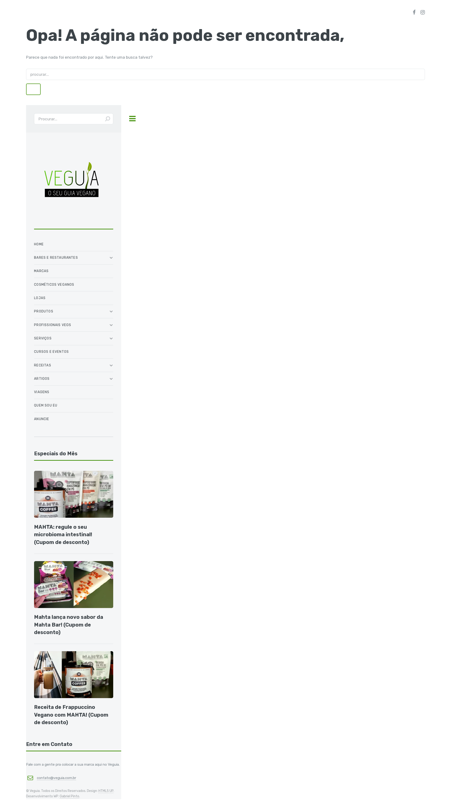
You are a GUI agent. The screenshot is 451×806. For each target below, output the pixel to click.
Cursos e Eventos (51, 352)
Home (39, 244)
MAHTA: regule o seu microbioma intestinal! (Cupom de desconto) (63, 534)
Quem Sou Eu (45, 405)
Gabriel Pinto (69, 796)
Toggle (132, 119)
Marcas (41, 271)
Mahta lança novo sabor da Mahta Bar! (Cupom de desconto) (68, 624)
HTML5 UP (105, 791)
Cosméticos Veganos (54, 285)
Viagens (41, 392)
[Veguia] (71, 222)
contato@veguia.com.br (56, 778)
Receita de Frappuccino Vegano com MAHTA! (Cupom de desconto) (71, 714)
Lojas (40, 298)
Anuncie (41, 419)
